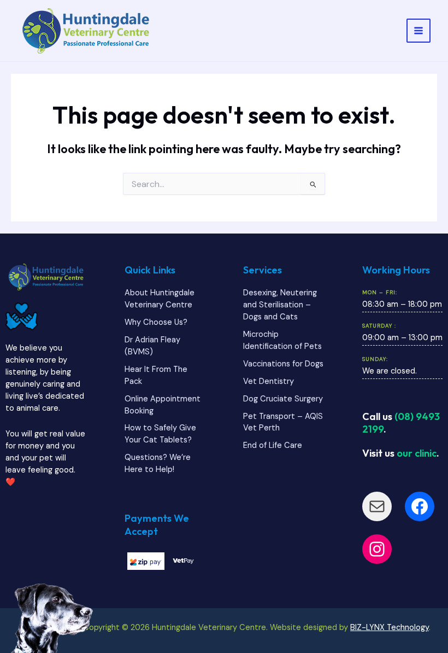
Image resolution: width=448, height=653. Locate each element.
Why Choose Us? (156, 322)
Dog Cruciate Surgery (283, 399)
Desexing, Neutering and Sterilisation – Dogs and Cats (280, 305)
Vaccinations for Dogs (283, 364)
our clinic (417, 453)
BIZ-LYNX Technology (389, 627)
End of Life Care (272, 445)
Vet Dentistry (268, 381)
